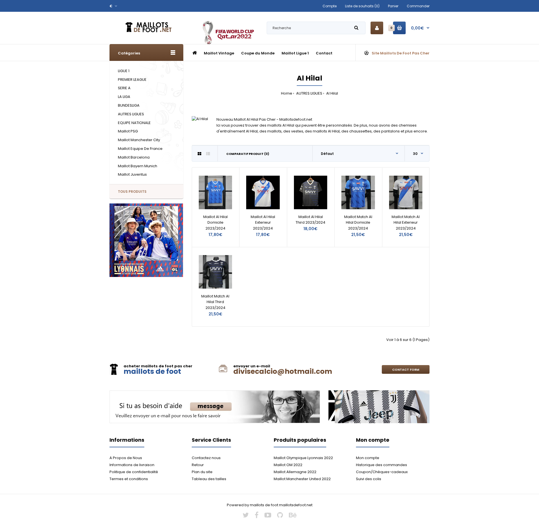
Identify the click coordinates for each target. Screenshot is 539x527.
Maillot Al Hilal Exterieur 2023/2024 (263, 222)
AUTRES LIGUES (308, 93)
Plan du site (202, 472)
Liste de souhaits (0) (362, 6)
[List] (208, 154)
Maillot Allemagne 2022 (295, 472)
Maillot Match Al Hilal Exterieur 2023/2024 (406, 222)
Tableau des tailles (209, 479)
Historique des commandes (381, 465)
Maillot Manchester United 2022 (302, 479)
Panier (393, 6)
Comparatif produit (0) (247, 154)
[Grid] (199, 154)
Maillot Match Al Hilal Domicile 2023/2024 (358, 222)
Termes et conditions (128, 479)
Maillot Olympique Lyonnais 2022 (303, 457)
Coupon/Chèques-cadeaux (382, 472)
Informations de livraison (131, 465)
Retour (198, 465)
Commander (418, 6)
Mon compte (367, 457)
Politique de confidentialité (133, 472)
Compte (330, 6)
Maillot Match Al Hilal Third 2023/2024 (215, 302)
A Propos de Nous (125, 457)
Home (286, 93)
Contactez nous (206, 457)
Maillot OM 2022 (288, 465)
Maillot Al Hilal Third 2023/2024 (310, 219)
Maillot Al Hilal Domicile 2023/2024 (215, 222)
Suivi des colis (368, 479)
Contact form (405, 369)
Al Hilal (331, 93)
